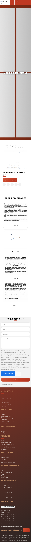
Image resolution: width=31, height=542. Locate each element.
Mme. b (16, 278)
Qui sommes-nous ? (6, 398)
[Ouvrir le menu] (29, 2)
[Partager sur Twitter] (8, 184)
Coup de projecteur (16, 145)
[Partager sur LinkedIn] (16, 184)
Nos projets (8, 145)
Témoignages (6, 147)
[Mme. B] (15, 212)
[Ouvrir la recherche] (12, 2)
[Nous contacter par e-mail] (21, 2)
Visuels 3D (5, 436)
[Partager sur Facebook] (4, 184)
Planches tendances (6, 472)
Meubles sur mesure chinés (8, 462)
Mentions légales (5, 402)
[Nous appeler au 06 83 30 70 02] (25, 2)
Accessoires (4, 461)
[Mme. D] (15, 292)
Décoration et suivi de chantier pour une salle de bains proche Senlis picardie (15, 536)
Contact (3, 400)
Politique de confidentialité (8, 404)
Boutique (3, 432)
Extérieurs (4, 423)
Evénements (4, 477)
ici (14, 369)
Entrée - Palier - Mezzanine (8, 421)
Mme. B (15, 225)
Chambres (4, 419)
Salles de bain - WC (6, 416)
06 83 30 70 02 (8, 492)
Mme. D (15, 305)
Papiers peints (5, 457)
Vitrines (3, 471)
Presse (3, 474)
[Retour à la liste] (4, 145)
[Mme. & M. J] (15, 239)
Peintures (3, 459)
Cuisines (3, 414)
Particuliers (6, 409)
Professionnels (8, 426)
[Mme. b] (15, 265)
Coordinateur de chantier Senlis (18, 540)
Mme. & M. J (15, 252)
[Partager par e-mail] (19, 184)
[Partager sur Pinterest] (12, 184)
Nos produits (7, 452)
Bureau (3, 431)
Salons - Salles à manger (7, 418)
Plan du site (4, 406)
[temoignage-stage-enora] (15, 159)
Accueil (3, 396)
